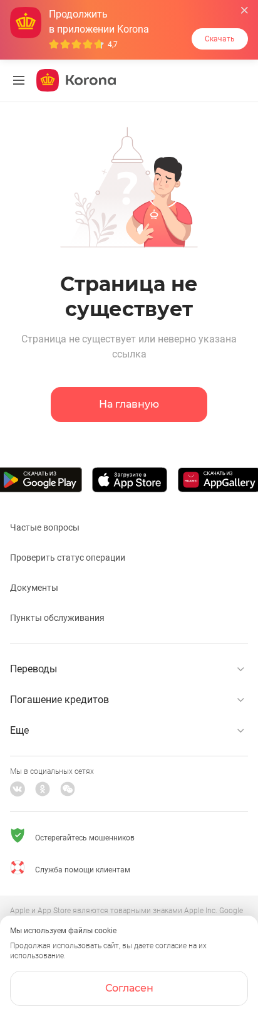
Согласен (129, 988)
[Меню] (18, 80)
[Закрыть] (244, 10)
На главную (129, 404)
